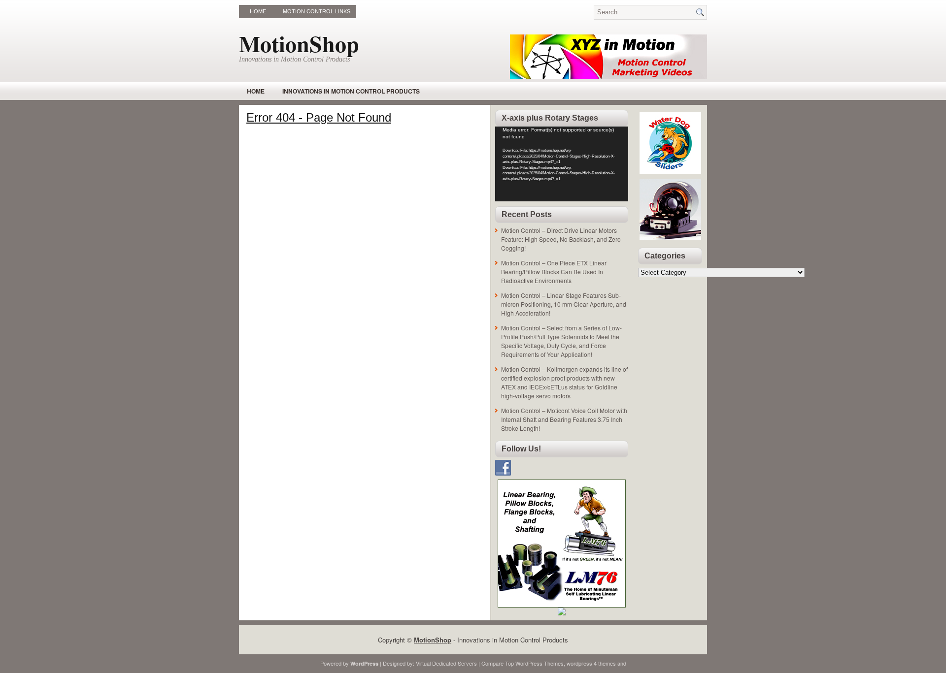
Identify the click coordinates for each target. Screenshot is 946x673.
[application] (561, 164)
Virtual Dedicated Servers (446, 663)
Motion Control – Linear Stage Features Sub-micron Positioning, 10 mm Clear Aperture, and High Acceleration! (563, 304)
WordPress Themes (539, 663)
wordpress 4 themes (591, 663)
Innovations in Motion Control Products (351, 91)
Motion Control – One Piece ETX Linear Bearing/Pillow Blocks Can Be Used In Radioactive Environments (554, 271)
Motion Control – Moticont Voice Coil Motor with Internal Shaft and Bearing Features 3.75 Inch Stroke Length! (564, 419)
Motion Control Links (316, 11)
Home (258, 11)
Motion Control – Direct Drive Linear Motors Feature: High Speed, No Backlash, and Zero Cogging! (561, 239)
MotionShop (299, 43)
